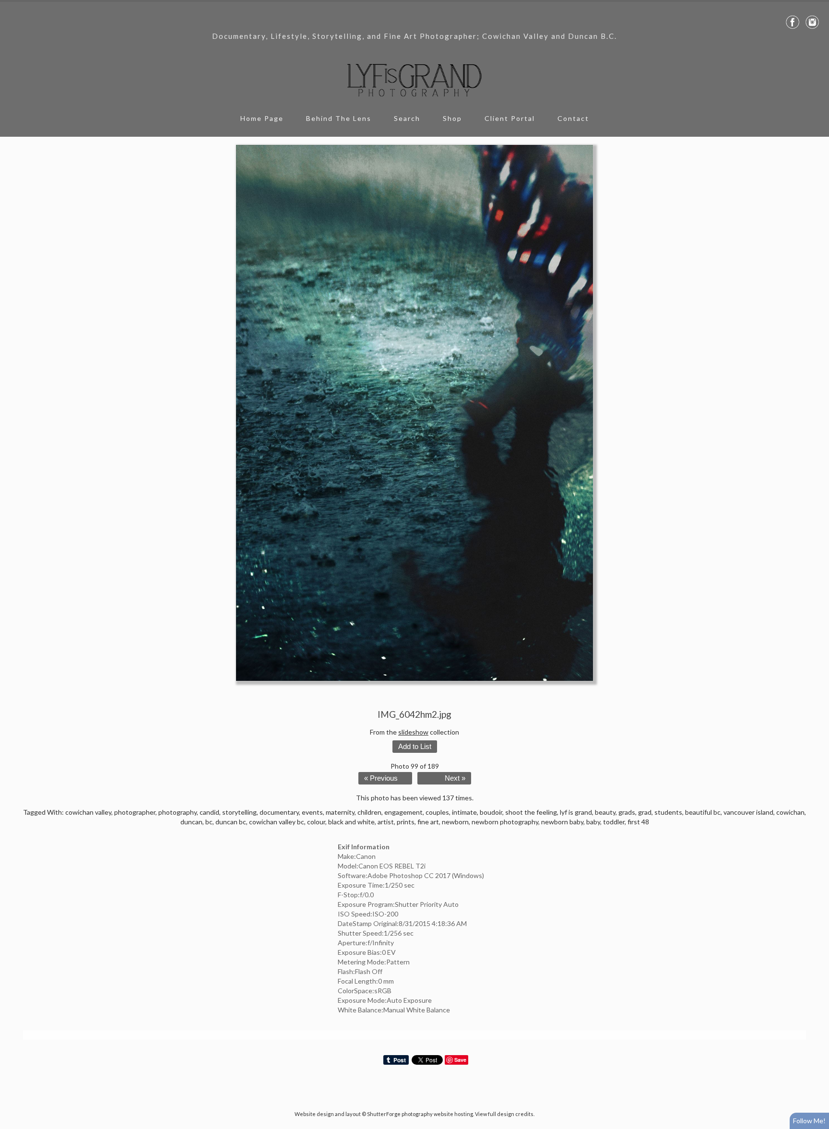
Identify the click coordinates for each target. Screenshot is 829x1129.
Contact (573, 118)
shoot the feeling (531, 812)
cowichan (790, 812)
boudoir (491, 812)
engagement (403, 812)
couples (437, 812)
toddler (614, 822)
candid (209, 812)
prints (405, 822)
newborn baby (562, 822)
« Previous (381, 778)
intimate (464, 812)
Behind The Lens (338, 118)
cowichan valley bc (276, 822)
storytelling (239, 812)
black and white (351, 822)
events (312, 812)
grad (644, 812)
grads (626, 812)
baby (593, 822)
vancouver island (748, 812)
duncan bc (230, 822)
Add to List (414, 746)
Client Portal (510, 118)
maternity (340, 812)
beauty (605, 812)
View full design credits (504, 1114)
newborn (455, 822)
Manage (816, 4)
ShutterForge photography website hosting (420, 1114)
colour (316, 822)
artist (386, 822)
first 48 (638, 822)
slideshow (413, 732)
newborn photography (505, 822)
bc (209, 822)
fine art (428, 822)
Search (407, 118)
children (369, 812)
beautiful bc (703, 812)
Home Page (262, 118)
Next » (455, 778)
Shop (452, 118)
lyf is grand (576, 812)
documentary (279, 812)
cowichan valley (88, 812)
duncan (191, 822)
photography (177, 812)
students (668, 812)
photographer (134, 812)
